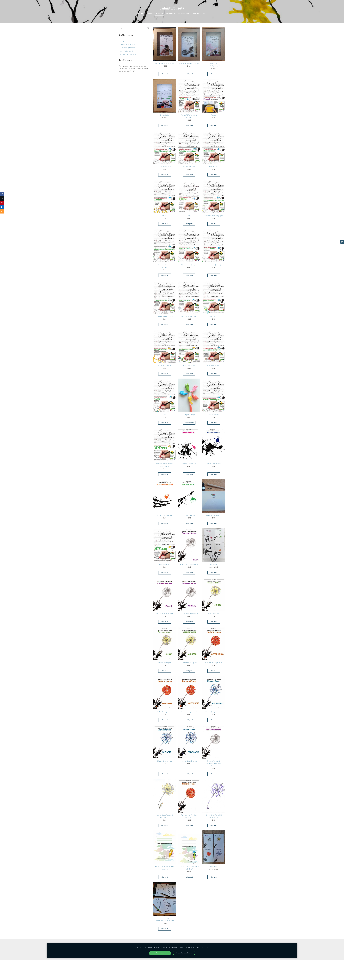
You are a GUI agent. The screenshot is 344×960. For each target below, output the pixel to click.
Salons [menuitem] (141, 13)
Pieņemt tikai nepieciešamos (184, 953)
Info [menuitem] (204, 13)
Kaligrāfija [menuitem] (170, 13)
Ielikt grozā (164, 74)
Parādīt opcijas (189, 423)
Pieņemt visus (160, 953)
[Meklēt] (148, 28)
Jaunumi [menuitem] (150, 13)
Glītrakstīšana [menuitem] (184, 13)
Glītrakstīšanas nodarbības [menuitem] (127, 54)
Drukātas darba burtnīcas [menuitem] (127, 44)
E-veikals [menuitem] (159, 13)
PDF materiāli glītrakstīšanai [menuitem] (128, 48)
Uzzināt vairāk (199, 947)
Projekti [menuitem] (196, 13)
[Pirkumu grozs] (342, 242)
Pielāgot (206, 947)
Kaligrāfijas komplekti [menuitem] (126, 51)
